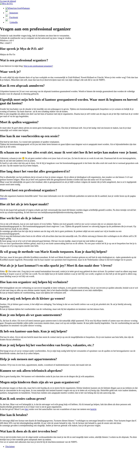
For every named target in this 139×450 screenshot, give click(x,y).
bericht (93, 409)
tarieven (3, 198)
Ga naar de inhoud (8, 1)
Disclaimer (10, 446)
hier (27, 409)
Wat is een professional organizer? (38, 66)
